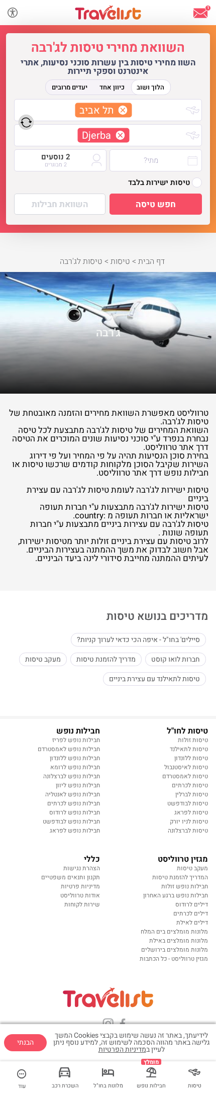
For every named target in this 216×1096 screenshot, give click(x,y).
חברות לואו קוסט (175, 659)
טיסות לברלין (191, 794)
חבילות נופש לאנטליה (72, 794)
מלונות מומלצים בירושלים (174, 949)
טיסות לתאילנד (189, 749)
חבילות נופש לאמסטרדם (69, 749)
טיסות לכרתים (190, 785)
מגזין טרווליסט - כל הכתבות (174, 958)
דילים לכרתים (190, 913)
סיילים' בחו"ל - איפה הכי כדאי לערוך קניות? (138, 639)
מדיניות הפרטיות (122, 1049)
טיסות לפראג (191, 812)
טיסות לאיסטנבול (186, 767)
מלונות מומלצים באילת (178, 940)
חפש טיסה (156, 204)
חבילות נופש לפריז (76, 740)
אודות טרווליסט (80, 895)
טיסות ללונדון (191, 758)
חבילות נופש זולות (184, 886)
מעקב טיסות (43, 659)
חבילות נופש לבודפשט (71, 821)
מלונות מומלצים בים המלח (174, 931)
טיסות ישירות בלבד (159, 182)
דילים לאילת (192, 922)
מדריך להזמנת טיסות (106, 659)
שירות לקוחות (82, 904)
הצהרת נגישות (81, 868)
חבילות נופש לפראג (75, 830)
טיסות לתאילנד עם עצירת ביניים (154, 679)
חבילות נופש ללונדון (75, 758)
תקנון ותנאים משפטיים (70, 877)
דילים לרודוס (191, 904)
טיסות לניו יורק (189, 821)
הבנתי (25, 1042)
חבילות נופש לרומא (75, 767)
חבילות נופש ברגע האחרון (175, 895)
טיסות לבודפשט (187, 803)
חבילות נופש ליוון (78, 785)
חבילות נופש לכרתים (73, 803)
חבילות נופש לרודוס (74, 812)
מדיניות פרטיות (80, 886)
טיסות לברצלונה (188, 830)
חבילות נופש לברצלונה (71, 776)
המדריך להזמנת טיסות (180, 877)
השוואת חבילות (60, 204)
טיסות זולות (193, 740)
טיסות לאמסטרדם (185, 776)
